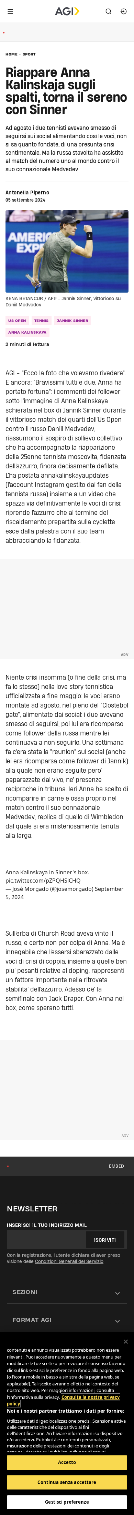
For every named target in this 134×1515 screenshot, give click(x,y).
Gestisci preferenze (67, 1502)
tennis (41, 320)
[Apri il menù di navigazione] (10, 11)
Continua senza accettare (66, 1482)
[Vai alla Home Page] (67, 11)
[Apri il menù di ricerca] (108, 11)
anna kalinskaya (27, 332)
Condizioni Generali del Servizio (69, 1261)
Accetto (67, 1462)
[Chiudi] (125, 1341)
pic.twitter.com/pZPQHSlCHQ (43, 880)
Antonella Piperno (27, 192)
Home (11, 54)
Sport (29, 54)
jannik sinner (72, 320)
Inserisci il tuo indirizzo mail (47, 1225)
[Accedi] (123, 11)
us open (17, 320)
